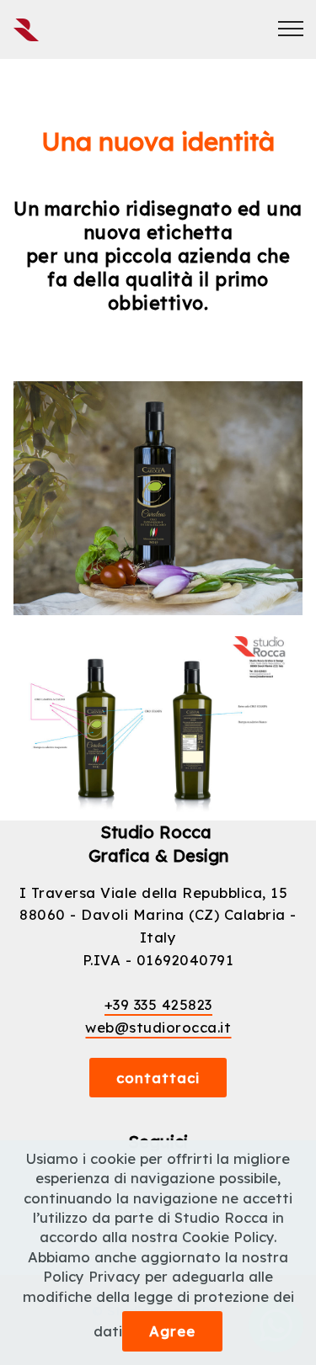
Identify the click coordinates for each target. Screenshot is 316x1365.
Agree (172, 1331)
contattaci (158, 1077)
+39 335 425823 (158, 1004)
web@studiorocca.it (158, 1027)
